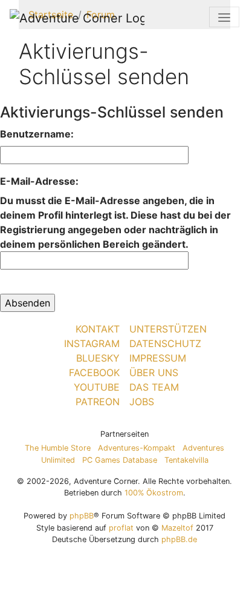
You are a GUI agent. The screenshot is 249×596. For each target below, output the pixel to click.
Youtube (97, 387)
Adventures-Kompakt (136, 447)
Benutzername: (37, 134)
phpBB (82, 515)
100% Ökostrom (153, 492)
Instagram (92, 343)
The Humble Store (58, 447)
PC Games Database (119, 460)
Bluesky (98, 358)
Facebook (94, 372)
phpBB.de (179, 539)
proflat (121, 527)
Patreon (98, 402)
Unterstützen (168, 329)
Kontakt (98, 329)
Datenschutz (165, 343)
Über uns (153, 372)
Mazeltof (177, 527)
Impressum (157, 358)
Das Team (154, 387)
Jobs (141, 402)
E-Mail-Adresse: (39, 181)
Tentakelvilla (186, 460)
